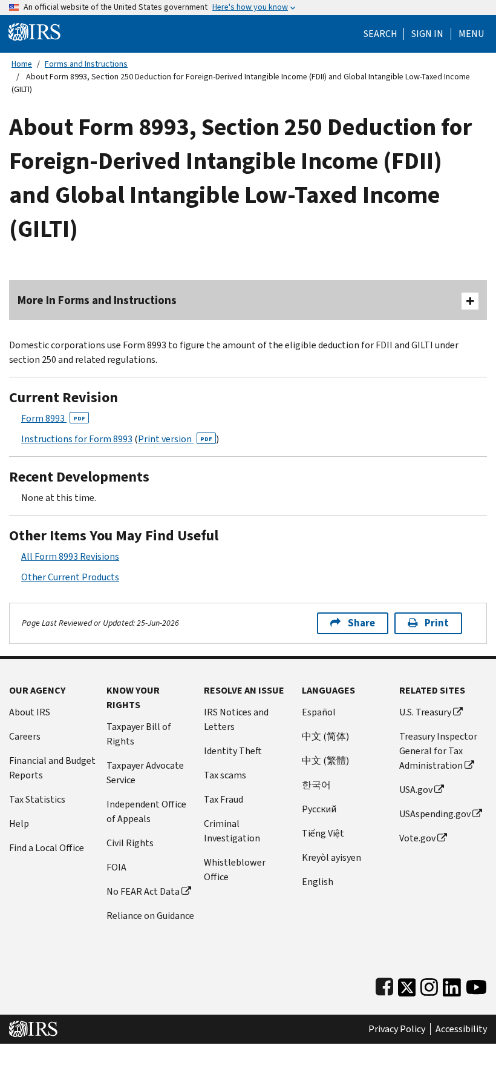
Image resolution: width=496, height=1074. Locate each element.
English (317, 881)
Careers (25, 736)
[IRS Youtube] (476, 984)
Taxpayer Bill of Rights (138, 733)
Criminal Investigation (232, 830)
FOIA (116, 867)
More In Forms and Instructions (97, 300)
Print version (175, 439)
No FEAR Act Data (143, 891)
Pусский (319, 809)
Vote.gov (417, 838)
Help (19, 823)
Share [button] (361, 623)
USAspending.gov (435, 813)
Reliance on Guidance (150, 915)
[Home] (34, 31)
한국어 (316, 784)
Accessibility (461, 1029)
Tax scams (225, 775)
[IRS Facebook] (384, 984)
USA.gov (415, 789)
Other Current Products (70, 577)
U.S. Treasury (425, 712)
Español (319, 712)
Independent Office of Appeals (146, 811)
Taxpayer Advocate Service (145, 772)
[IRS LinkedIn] (452, 984)
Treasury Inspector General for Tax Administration (438, 751)
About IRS (29, 712)
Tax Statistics (37, 799)
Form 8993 (53, 418)
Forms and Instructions (86, 64)
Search (380, 34)
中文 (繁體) (325, 760)
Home (21, 64)
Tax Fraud (223, 799)
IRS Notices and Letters (236, 719)
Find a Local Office (46, 847)
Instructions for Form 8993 (76, 439)
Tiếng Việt (323, 833)
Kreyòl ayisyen (331, 857)
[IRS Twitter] (407, 984)
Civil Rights (130, 843)
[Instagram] (429, 984)
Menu (471, 34)
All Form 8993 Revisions (70, 556)
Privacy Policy (396, 1029)
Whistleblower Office (235, 869)
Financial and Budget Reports (52, 767)
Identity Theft (233, 750)
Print (437, 623)
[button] (427, 34)
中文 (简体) (325, 736)
